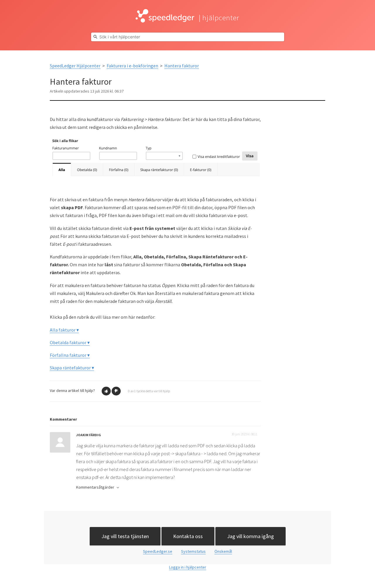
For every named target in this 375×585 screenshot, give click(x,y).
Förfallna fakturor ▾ (70, 355)
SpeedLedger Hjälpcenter (75, 66)
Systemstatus (193, 551)
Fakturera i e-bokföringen (132, 66)
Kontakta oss (188, 536)
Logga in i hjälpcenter (187, 567)
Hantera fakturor (181, 66)
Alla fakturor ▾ (64, 330)
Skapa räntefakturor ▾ (72, 368)
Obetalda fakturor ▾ (70, 342)
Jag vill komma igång (250, 536)
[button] (106, 391)
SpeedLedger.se (157, 551)
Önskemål (223, 551)
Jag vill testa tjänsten (125, 536)
